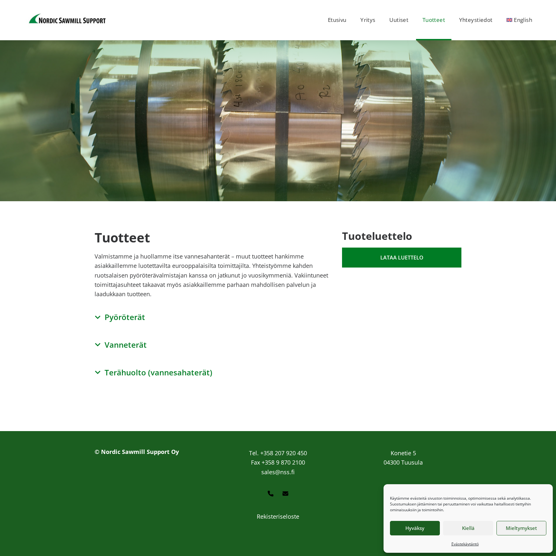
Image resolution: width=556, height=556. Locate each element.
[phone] (270, 494)
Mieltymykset (521, 528)
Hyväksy (414, 528)
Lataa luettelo (401, 257)
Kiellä (468, 528)
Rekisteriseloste (278, 516)
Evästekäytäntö (465, 544)
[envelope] (285, 494)
